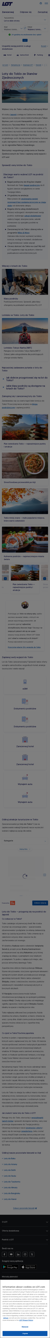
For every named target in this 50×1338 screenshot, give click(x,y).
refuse (5, 1318)
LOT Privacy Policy (26, 1320)
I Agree (25, 1333)
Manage (25, 1327)
